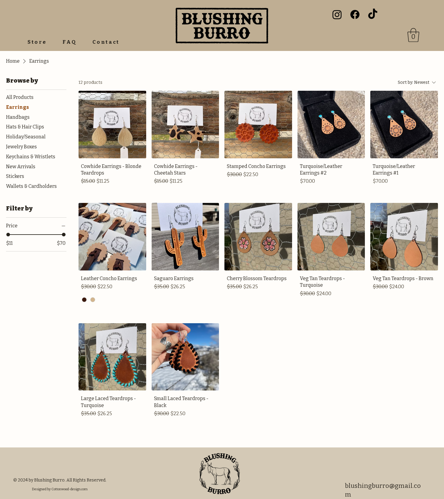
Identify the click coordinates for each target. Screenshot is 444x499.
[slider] (8, 234)
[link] (413, 35)
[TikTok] (373, 14)
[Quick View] (112, 124)
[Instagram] (337, 14)
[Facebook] (355, 14)
